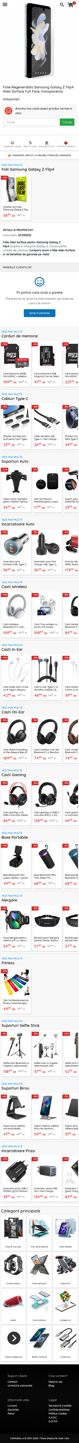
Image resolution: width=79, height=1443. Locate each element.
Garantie (13, 1409)
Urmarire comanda (20, 1385)
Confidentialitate (59, 1409)
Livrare (12, 1405)
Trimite (67, 122)
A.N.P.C (53, 1417)
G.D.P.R (53, 1421)
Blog (51, 1385)
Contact (12, 1381)
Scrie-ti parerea (40, 313)
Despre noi (55, 1381)
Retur (11, 1413)
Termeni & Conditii (60, 1405)
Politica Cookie (58, 1413)
